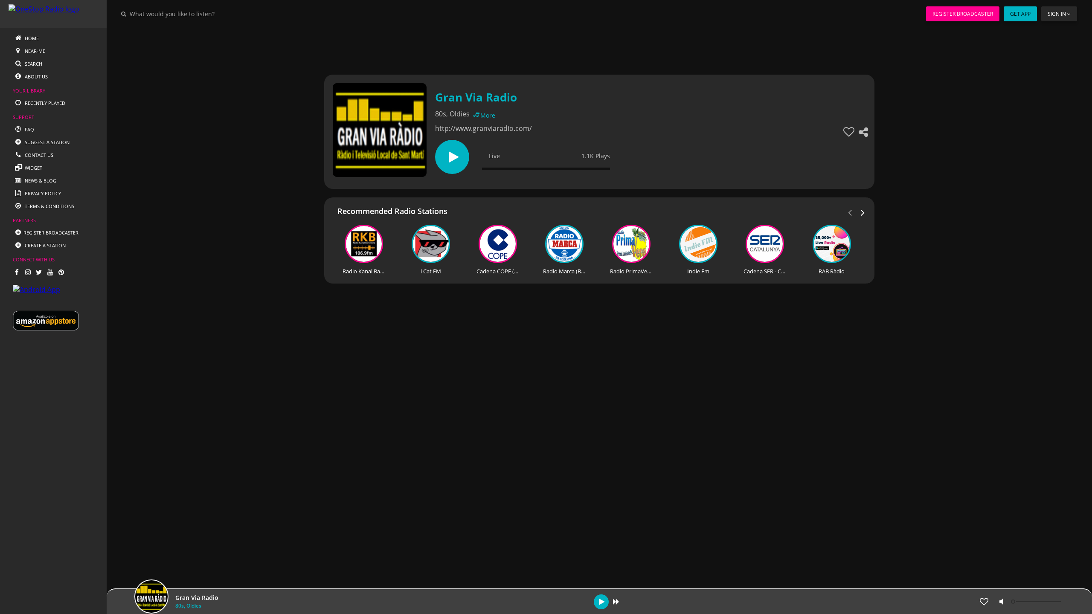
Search (32, 64)
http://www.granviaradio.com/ (483, 128)
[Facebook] (16, 272)
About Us (35, 76)
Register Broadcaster (962, 13)
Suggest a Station (46, 142)
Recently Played (44, 103)
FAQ (28, 129)
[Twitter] (39, 272)
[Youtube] (50, 272)
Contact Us (38, 155)
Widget (32, 168)
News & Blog (39, 180)
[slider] (1037, 601)
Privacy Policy (42, 193)
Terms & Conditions (48, 206)
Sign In (1057, 13)
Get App (1020, 13)
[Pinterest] (61, 272)
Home (31, 38)
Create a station (44, 245)
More (487, 115)
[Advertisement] (576, 47)
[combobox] (198, 13)
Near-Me (34, 51)
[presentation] (863, 212)
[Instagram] (27, 272)
